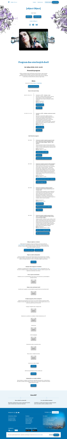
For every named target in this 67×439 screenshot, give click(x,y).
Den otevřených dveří (29, 417)
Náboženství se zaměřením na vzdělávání (44, 206)
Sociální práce (39, 155)
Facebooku (34, 268)
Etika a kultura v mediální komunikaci (43, 230)
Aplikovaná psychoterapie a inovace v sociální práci (46, 178)
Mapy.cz (35, 83)
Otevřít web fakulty (38, 250)
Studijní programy (48, 2)
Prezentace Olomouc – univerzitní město (50, 417)
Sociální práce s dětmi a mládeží (42, 152)
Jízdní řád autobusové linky (33, 86)
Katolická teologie (40, 203)
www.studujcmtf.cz (21, 244)
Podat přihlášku (55, 2)
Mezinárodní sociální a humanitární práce (44, 158)
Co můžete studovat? (12, 420)
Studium (34, 2)
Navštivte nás (40, 2)
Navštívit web (28, 16)
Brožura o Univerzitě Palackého (48, 420)
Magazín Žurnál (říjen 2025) (47, 423)
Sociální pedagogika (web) (41, 182)
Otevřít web (33, 261)
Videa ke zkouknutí (29, 421)
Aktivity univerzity (29, 419)
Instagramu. (39, 268)
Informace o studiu (40, 104)
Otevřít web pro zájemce (29, 250)
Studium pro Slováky (11, 419)
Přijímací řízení (39, 107)
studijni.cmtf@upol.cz (33, 21)
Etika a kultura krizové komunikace (43, 233)
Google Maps (39, 83)
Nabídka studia (45, 421)
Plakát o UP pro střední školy (48, 424)
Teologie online (39, 209)
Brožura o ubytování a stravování (49, 419)
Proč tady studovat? (11, 417)
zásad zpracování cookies (38, 434)
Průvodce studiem (29, 420)
